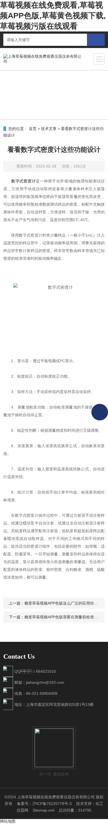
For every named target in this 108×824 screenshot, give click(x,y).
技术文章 (48, 128)
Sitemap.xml (43, 810)
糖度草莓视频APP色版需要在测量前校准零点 (63, 617)
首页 (33, 128)
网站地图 (8, 821)
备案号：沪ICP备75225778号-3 (44, 803)
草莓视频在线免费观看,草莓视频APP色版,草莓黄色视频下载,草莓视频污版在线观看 (53, 15)
